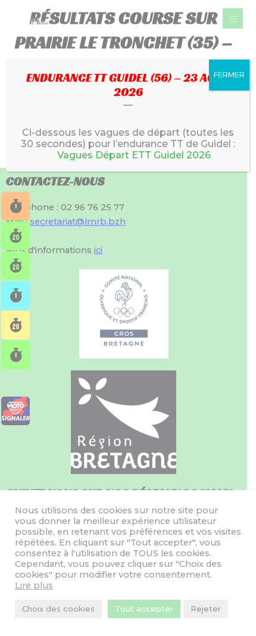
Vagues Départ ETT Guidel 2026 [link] (134, 155)
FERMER (229, 74)
